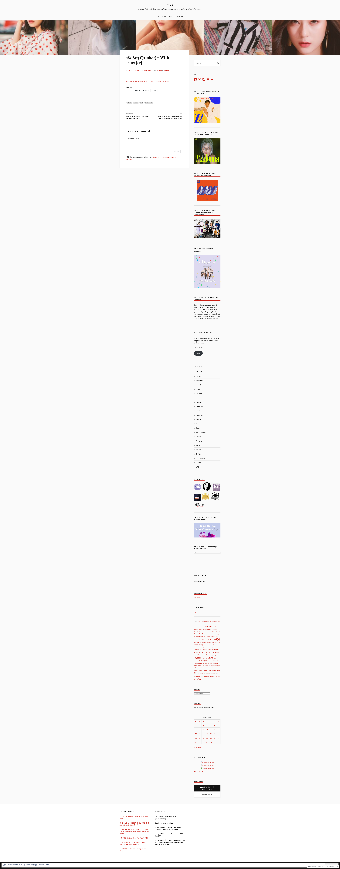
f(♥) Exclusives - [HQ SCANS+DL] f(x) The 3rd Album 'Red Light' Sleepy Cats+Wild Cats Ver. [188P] (134, 832)
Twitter (198, 454)
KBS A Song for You (202, 655)
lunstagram (203, 661)
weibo (198, 679)
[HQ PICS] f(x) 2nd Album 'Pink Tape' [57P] (134, 838)
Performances (201, 432)
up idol (202, 676)
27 (196, 742)
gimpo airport (198, 642)
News (198, 424)
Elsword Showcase (203, 639)
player (197, 667)
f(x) (141, 102)
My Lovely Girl (200, 665)
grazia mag (214, 642)
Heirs (204, 644)
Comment (176, 151)
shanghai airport (198, 670)
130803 (218, 621)
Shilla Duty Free (206, 670)
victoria (216, 676)
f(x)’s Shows (168, 16)
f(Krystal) (199, 380)
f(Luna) (198, 385)
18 (215, 734)
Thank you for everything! (164, 823)
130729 (215, 621)
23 (207, 738)
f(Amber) (159, 70)
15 (203, 734)
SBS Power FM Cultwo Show (212, 667)
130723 (207, 621)
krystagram (215, 655)
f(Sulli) (198, 389)
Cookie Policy (35, 865)
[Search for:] (207, 63)
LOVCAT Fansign (205, 658)
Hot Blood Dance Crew (203, 649)
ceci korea (214, 629)
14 (199, 734)
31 (211, 742)
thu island (214, 673)
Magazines (199, 415)
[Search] (217, 63)
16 (207, 734)
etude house (212, 640)
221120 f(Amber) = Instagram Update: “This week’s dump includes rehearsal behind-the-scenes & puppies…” (170, 842)
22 (203, 738)
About (158, 16)
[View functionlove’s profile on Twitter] (200, 79)
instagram (211, 652)
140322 (203, 627)
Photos (166, 70)
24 (211, 738)
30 (207, 742)
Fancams (199, 402)
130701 (203, 621)
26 (218, 738)
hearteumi (147, 70)
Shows (198, 445)
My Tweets (197, 597)
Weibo (198, 467)
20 (196, 738)
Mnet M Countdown (210, 663)
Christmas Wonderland (212, 631)
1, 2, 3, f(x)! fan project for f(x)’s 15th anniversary (165, 818)
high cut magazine (210, 644)
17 (211, 734)
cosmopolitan (211, 634)
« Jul (195, 748)
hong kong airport (205, 647)
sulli (196, 672)
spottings (148, 102)
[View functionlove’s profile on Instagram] (204, 79)
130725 (211, 621)
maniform (210, 661)
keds (209, 655)
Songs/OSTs (200, 450)
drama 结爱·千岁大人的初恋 (204, 636)
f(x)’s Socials (179, 16)
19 (218, 734)
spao (211, 670)
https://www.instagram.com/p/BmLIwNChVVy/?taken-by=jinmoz (147, 81)
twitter (198, 676)
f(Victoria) (199, 393)
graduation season (206, 642)
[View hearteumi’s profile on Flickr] (212, 79)
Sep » (199, 748)
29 (203, 742)
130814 (196, 627)
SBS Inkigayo (202, 668)
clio (219, 631)
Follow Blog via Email (203, 332)
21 (199, 738)
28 (199, 742)
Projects (199, 441)
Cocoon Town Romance (200, 634)
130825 (199, 627)
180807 (129, 102)
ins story (202, 652)
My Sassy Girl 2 (207, 665)
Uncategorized (201, 458)
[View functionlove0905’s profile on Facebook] (195, 79)
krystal (197, 657)
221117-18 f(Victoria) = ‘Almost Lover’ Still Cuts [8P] (169, 835)
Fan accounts (200, 398)
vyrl (195, 679)
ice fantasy (211, 649)
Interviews (199, 406)
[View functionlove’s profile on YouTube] (208, 79)
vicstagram (208, 676)
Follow (198, 353)
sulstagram (202, 673)
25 (215, 738)
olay (212, 665)
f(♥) (170, 5)
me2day (198, 419)
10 (211, 729)
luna (211, 657)
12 (218, 729)
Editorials (199, 372)
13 (196, 734)
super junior (209, 673)
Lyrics (198, 411)
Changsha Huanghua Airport (200, 631)
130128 (199, 621)
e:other (213, 636)
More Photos (198, 771)
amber (136, 102)
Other (198, 428)
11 (215, 729)
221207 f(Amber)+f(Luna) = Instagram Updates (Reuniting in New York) (168, 828)
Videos (198, 463)
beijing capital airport (205, 629)
